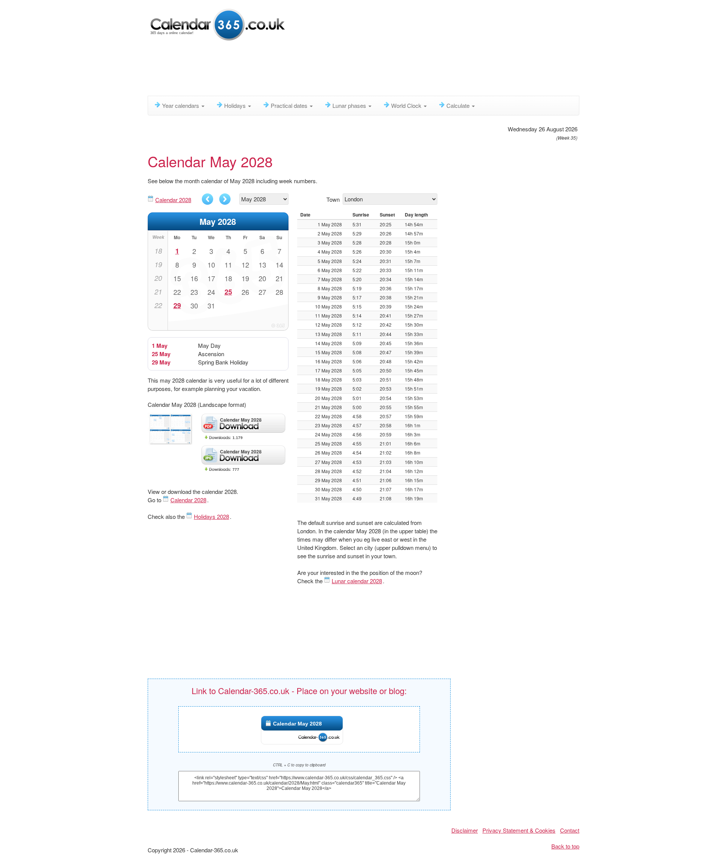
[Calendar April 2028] (207, 199)
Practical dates (290, 105)
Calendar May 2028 (297, 724)
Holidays (235, 105)
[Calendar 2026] (217, 24)
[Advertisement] (331, 70)
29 (177, 305)
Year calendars (181, 105)
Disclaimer (464, 830)
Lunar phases (350, 105)
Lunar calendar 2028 (357, 581)
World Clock (407, 105)
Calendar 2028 (173, 200)
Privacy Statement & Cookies (518, 830)
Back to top (565, 846)
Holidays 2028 (211, 516)
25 (228, 292)
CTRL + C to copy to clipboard (299, 765)
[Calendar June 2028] (225, 199)
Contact (569, 830)
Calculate (458, 105)
